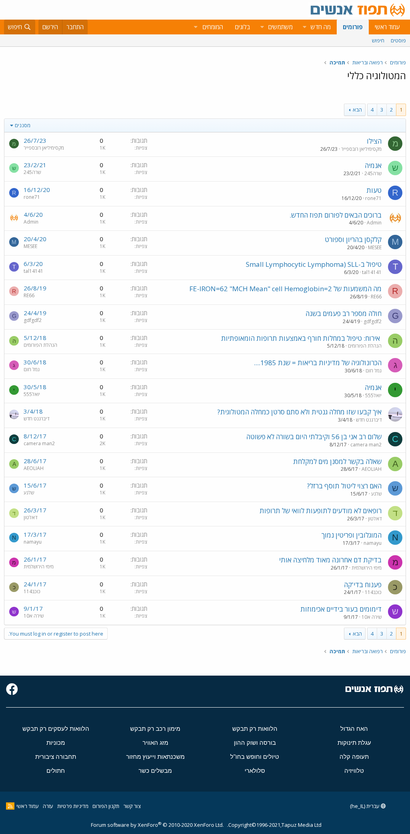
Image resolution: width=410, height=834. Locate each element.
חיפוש (378, 40)
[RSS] (10, 806)
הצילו (374, 141)
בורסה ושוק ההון (255, 742)
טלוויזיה (354, 770)
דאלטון (375, 518)
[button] (304, 27)
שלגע (376, 493)
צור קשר (132, 806)
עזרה (48, 806)
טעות (374, 190)
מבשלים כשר (155, 770)
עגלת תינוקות (354, 742)
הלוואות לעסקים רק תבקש (55, 728)
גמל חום (374, 370)
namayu (373, 543)
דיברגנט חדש (369, 419)
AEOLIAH (372, 469)
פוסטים (398, 40)
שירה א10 (372, 617)
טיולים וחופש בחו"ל (254, 756)
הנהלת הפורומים (365, 345)
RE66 (376, 296)
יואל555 (373, 395)
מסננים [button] (22, 125)
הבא (357, 109)
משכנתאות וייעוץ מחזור (155, 756)
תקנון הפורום (105, 806)
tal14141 (372, 272)
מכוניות (55, 742)
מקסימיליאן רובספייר (361, 149)
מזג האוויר (155, 742)
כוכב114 (373, 592)
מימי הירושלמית (367, 567)
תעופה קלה (354, 756)
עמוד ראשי (387, 27)
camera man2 (366, 444)
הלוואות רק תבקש (254, 728)
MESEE (375, 247)
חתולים (55, 770)
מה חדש (321, 27)
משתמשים (280, 27)
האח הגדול (354, 728)
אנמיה (373, 165)
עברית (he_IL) (365, 806)
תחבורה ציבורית (55, 756)
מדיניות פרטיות (72, 806)
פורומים (353, 27)
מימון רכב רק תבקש (155, 728)
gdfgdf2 (373, 321)
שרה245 (373, 173)
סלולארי (255, 770)
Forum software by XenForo (157, 824)
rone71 (373, 198)
